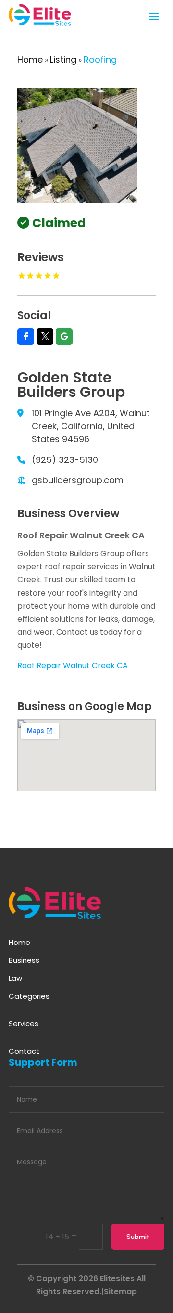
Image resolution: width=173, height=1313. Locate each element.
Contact (24, 1051)
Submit (137, 1237)
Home (30, 59)
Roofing (100, 59)
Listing (63, 59)
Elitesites (117, 1278)
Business (24, 960)
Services (23, 1024)
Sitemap (120, 1291)
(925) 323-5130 (65, 460)
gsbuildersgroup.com (78, 480)
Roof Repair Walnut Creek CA (72, 665)
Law (15, 978)
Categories (29, 996)
